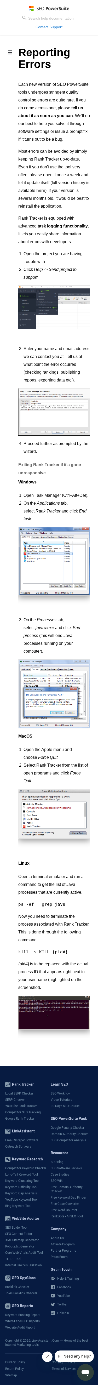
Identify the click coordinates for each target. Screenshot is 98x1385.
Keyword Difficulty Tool (21, 1187)
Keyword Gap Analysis (21, 1193)
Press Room (59, 1257)
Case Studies (60, 1174)
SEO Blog (57, 1162)
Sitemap (11, 1375)
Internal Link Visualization (23, 1265)
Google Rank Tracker (19, 1118)
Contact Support (49, 27)
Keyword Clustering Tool (22, 1181)
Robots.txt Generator (19, 1246)
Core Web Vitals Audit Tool (24, 1253)
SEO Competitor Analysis (68, 1140)
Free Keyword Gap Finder (68, 1197)
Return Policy (14, 1368)
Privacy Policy (15, 1362)
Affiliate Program (63, 1244)
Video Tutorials (61, 1100)
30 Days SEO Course (65, 1106)
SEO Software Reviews (66, 1168)
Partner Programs (63, 1250)
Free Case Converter (65, 1204)
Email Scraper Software (21, 1140)
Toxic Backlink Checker (21, 1293)
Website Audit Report (20, 1327)
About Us (57, 1238)
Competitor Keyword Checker (25, 1168)
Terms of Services (64, 1368)
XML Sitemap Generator (22, 1240)
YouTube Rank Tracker (21, 1106)
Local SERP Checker (19, 1093)
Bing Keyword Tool (18, 1206)
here (40, 190)
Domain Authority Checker (69, 1134)
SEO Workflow (61, 1093)
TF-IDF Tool (13, 1259)
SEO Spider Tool (16, 1227)
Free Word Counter (64, 1210)
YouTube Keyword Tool (21, 1199)
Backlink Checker (17, 1287)
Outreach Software (18, 1146)
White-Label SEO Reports (22, 1321)
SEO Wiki (57, 1181)
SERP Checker (15, 1100)
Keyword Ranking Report (22, 1315)
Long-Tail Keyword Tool (21, 1174)
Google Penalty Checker (67, 1128)
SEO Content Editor (18, 1234)
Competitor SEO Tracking (23, 1112)
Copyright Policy (63, 1362)
